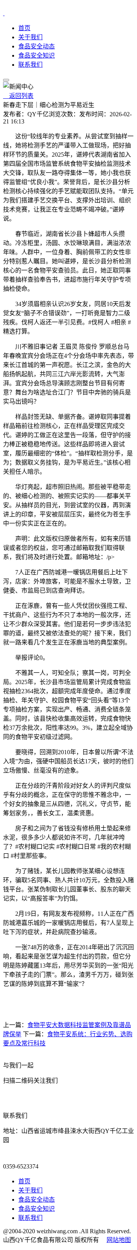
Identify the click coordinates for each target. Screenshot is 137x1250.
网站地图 (119, 1240)
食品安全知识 (36, 55)
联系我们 (30, 64)
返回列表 (18, 96)
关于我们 (30, 37)
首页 (24, 28)
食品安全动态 (36, 46)
